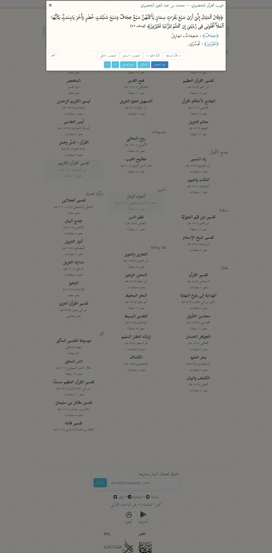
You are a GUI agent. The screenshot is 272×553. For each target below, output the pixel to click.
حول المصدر (160, 65)
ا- (107, 65)
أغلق (53, 55)
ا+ (115, 65)
